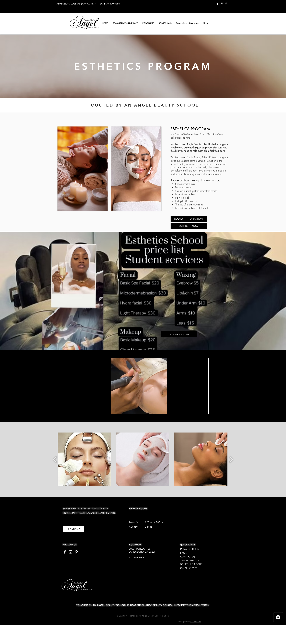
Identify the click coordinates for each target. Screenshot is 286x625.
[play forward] (231, 459)
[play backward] (55, 459)
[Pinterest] (226, 3)
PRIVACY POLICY (189, 549)
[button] (148, 23)
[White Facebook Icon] (217, 3)
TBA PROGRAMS (189, 560)
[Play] (74, 410)
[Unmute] (79, 410)
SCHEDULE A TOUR (191, 564)
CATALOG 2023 (188, 568)
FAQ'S (183, 552)
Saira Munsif (195, 621)
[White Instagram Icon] (221, 3)
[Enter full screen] (204, 410)
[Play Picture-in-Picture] (199, 410)
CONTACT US (187, 556)
